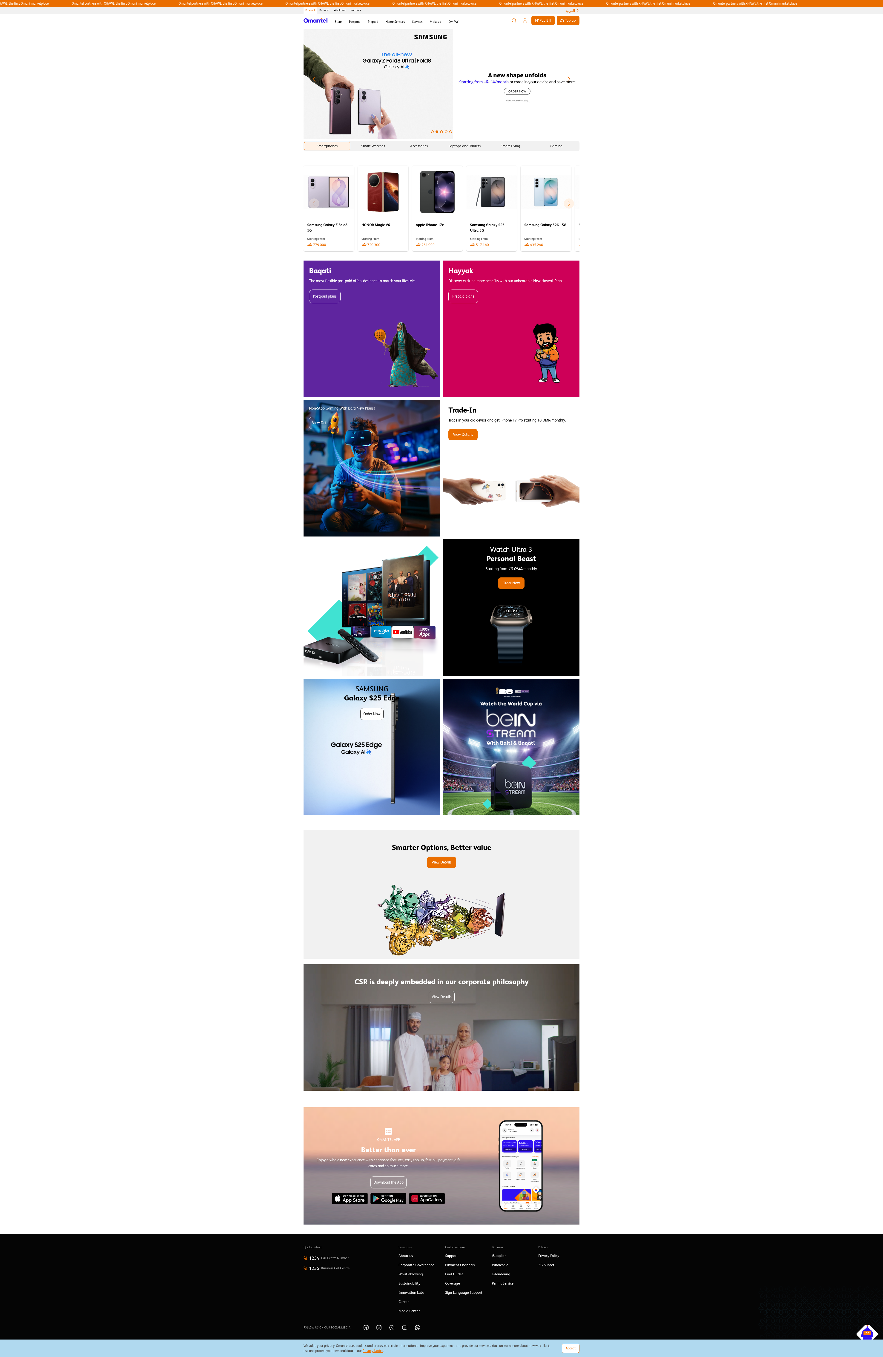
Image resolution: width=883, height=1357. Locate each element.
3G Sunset (546, 1265)
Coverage (452, 1283)
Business (324, 10)
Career (403, 1302)
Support (451, 1256)
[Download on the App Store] (350, 1198)
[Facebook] (366, 1327)
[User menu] (525, 20)
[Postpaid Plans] (372, 329)
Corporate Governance (416, 1265)
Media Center (409, 1311)
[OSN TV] (372, 607)
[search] (514, 20)
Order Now (511, 583)
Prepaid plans (463, 296)
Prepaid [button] (373, 21)
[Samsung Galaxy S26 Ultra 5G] (491, 208)
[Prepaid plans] (511, 329)
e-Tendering (501, 1274)
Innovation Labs (411, 1293)
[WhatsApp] (417, 1327)
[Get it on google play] (388, 1198)
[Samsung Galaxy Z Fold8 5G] (329, 208)
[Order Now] (511, 607)
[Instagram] (379, 1327)
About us (405, 1256)
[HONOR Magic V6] (383, 208)
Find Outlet (454, 1274)
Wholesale (340, 10)
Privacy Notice (373, 1351)
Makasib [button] (435, 21)
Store (338, 21)
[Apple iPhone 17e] (437, 208)
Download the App (388, 1182)
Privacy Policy (548, 1256)
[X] (391, 1327)
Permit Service (502, 1283)
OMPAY (454, 21)
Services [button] (417, 21)
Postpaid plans (325, 296)
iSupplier (499, 1256)
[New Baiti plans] (372, 468)
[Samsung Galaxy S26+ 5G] (546, 208)
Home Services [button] (395, 21)
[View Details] (511, 468)
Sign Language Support (463, 1293)
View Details (322, 423)
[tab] (327, 146)
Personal (310, 10)
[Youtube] (404, 1327)
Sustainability (409, 1283)
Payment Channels (460, 1265)
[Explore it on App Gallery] (427, 1198)
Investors (355, 10)
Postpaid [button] (355, 21)
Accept (571, 1348)
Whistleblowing (410, 1274)
